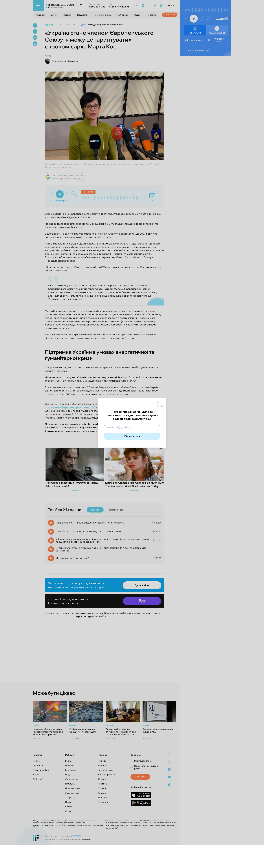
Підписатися (132, 436)
